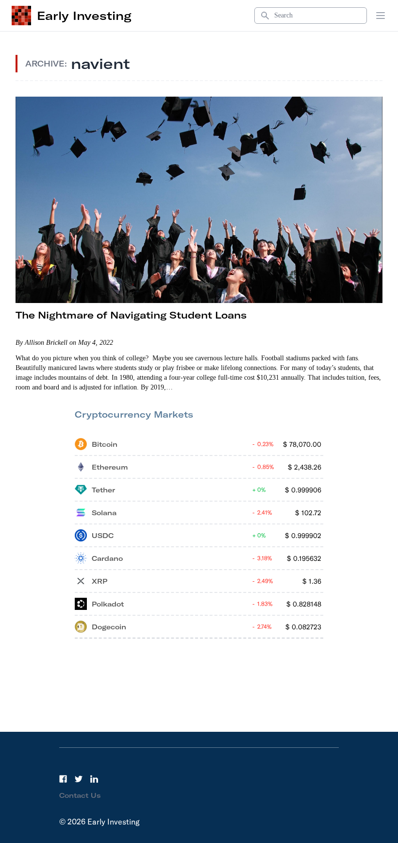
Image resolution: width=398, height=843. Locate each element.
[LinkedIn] (94, 779)
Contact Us (80, 795)
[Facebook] (63, 779)
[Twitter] (79, 779)
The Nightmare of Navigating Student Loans (131, 315)
